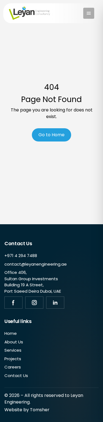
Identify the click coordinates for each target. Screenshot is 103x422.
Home (10, 333)
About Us (13, 342)
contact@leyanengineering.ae (35, 264)
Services (12, 350)
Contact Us (16, 375)
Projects (12, 359)
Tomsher (39, 410)
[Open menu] (88, 13)
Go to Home (51, 135)
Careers (12, 367)
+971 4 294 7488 (20, 255)
